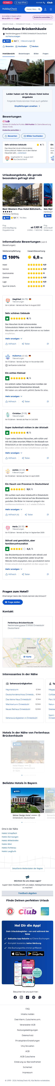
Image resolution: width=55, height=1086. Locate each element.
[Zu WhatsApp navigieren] (40, 997)
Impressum (27, 1072)
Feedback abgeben (27, 893)
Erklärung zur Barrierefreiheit (27, 1062)
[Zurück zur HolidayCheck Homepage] (10, 9)
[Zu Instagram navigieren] (21, 997)
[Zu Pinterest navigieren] (34, 997)
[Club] (17, 18)
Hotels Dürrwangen (10, 837)
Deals (7, 2)
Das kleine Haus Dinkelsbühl (18, 699)
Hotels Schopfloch (9, 833)
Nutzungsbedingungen (27, 1030)
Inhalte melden (27, 1014)
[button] (22, 72)
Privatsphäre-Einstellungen (27, 1041)
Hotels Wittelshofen (10, 840)
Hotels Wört (7, 844)
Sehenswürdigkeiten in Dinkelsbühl (21, 718)
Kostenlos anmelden (42, 17)
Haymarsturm (12, 689)
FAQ (28, 1009)
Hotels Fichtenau (9, 847)
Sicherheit (27, 1067)
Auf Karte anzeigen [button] (13, 36)
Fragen (45, 54)
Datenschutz (27, 1035)
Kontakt (39, 2)
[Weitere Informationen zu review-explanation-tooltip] (34, 41)
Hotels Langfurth (9, 851)
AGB (27, 1051)
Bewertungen (24, 54)
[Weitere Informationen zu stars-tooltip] (29, 766)
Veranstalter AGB (27, 1025)
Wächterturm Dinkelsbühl (17, 704)
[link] (45, 9)
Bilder (36, 54)
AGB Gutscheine (27, 1056)
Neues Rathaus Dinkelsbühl (18, 709)
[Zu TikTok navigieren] (27, 997)
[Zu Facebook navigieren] (15, 997)
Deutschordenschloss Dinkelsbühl (20, 694)
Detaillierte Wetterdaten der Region (27, 868)
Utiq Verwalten (27, 1046)
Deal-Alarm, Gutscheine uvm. (27, 1019)
